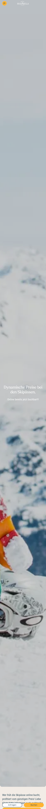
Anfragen (12, 805)
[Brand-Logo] (23, 3)
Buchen (34, 805)
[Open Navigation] (4, 3)
